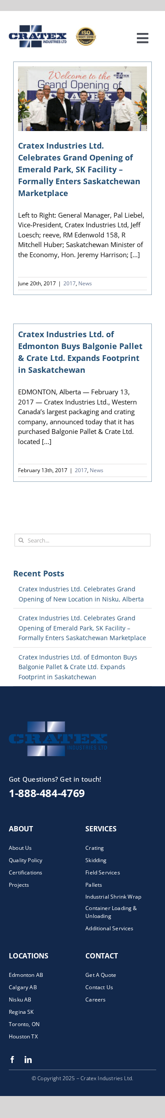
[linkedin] (28, 1059)
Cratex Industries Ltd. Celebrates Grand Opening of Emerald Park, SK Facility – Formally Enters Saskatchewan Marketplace (79, 169)
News (85, 283)
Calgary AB (23, 987)
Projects (19, 885)
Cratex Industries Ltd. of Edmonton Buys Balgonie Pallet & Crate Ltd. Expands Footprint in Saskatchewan (77, 667)
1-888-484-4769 (47, 793)
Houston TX (23, 1036)
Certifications (26, 872)
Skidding (95, 860)
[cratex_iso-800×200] (62, 25)
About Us (20, 848)
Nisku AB (20, 999)
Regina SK (21, 1012)
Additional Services (109, 928)
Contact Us (99, 987)
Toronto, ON (24, 1024)
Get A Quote (100, 975)
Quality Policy (26, 860)
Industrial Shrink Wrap (113, 896)
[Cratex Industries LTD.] (75, 724)
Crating (94, 848)
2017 (69, 283)
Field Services (102, 872)
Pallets (93, 885)
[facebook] (12, 1059)
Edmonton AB (26, 975)
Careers (95, 999)
